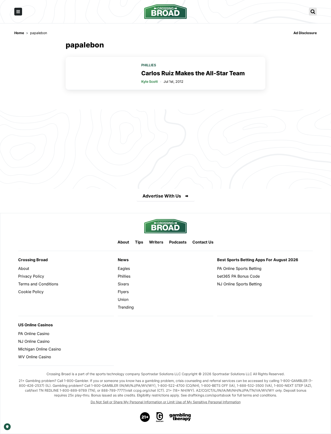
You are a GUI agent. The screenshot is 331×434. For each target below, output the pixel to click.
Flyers (123, 291)
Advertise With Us (161, 195)
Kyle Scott (149, 81)
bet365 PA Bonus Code (238, 276)
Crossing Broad (33, 259)
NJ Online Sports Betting (239, 284)
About (123, 242)
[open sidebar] (18, 11)
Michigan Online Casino (39, 349)
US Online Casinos (35, 324)
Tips (139, 242)
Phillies (148, 65)
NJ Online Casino (34, 341)
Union (123, 299)
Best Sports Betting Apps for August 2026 (257, 259)
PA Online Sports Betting (239, 268)
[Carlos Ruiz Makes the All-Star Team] (100, 73)
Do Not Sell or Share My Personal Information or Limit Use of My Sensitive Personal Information (166, 402)
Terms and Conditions (38, 284)
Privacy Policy (31, 276)
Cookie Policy (31, 291)
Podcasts (178, 242)
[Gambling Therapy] (180, 417)
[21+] (145, 417)
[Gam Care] (160, 417)
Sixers (123, 284)
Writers (156, 242)
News (123, 259)
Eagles (124, 268)
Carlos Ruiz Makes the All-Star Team (193, 73)
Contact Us (202, 242)
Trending (126, 307)
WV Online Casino (34, 356)
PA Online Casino (33, 333)
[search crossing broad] (313, 11)
